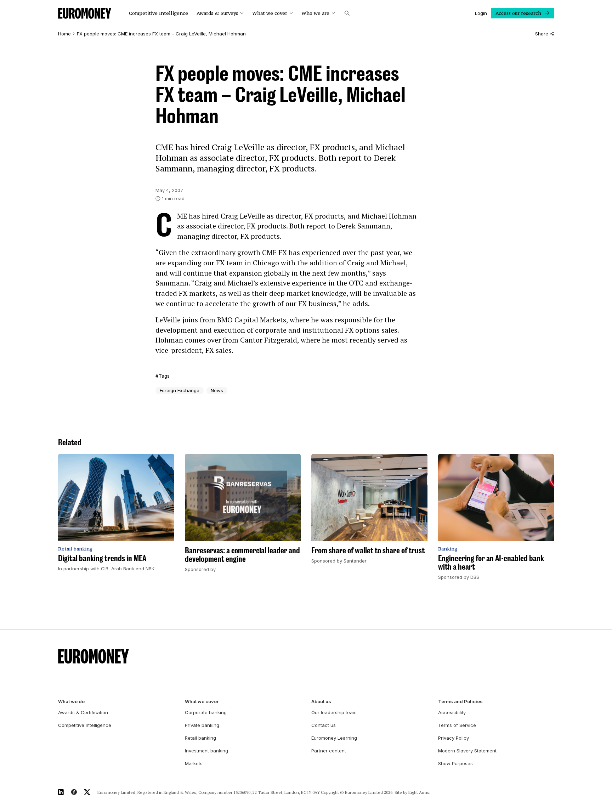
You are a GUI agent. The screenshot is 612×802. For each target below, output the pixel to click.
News (217, 390)
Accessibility (452, 712)
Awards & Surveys (217, 13)
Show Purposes (455, 763)
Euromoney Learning (334, 738)
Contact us (323, 725)
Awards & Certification (83, 712)
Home (64, 33)
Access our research (518, 13)
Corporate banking (206, 712)
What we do (71, 701)
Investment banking (206, 750)
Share (541, 33)
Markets (194, 763)
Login (481, 13)
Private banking (202, 725)
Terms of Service (457, 725)
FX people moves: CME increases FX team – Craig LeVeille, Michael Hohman (161, 33)
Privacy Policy (453, 738)
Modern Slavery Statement (467, 750)
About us (321, 701)
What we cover (269, 13)
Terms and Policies (460, 701)
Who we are (315, 13)
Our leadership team (334, 712)
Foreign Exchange (179, 390)
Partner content (328, 750)
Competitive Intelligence (158, 13)
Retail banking (200, 738)
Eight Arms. (419, 792)
